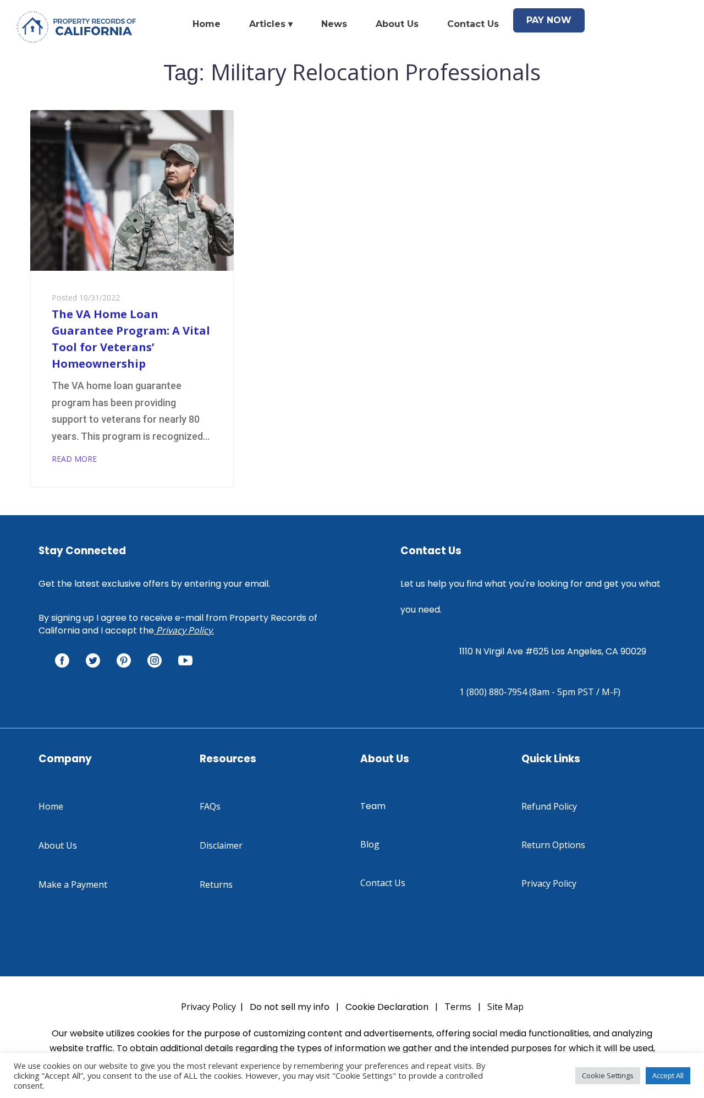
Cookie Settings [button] (608, 1075)
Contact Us (473, 24)
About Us (397, 24)
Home (207, 24)
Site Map (505, 1007)
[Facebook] (62, 660)
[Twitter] (93, 660)
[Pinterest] (123, 660)
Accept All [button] (668, 1075)
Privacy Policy (184, 630)
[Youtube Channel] (185, 660)
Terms (457, 1007)
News (334, 24)
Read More (74, 459)
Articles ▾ (271, 24)
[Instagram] (154, 660)
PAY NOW (548, 20)
